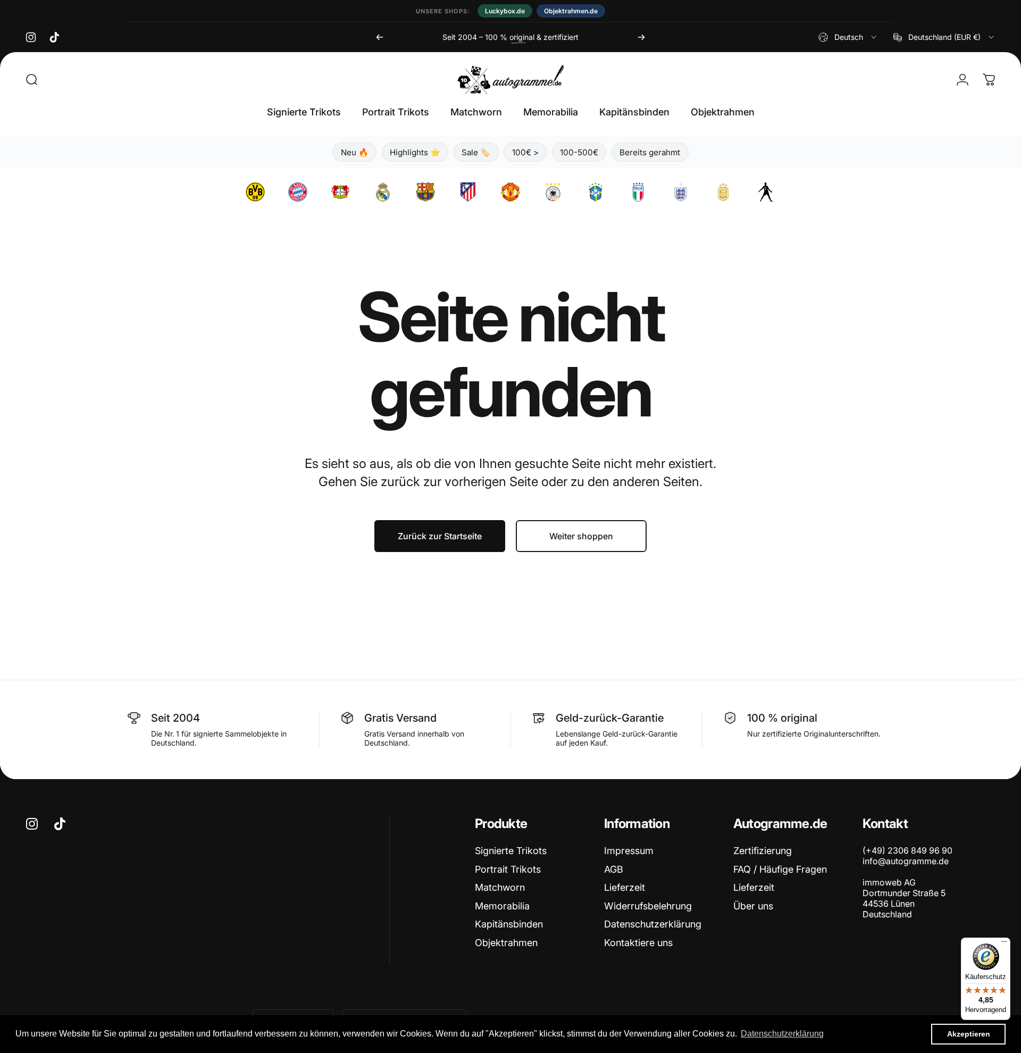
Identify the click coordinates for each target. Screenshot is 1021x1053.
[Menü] (1004, 944)
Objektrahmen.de (571, 11)
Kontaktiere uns (638, 942)
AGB (613, 869)
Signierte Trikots (511, 850)
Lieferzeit (624, 887)
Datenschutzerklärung (652, 924)
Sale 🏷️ (476, 152)
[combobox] (848, 37)
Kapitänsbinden (509, 924)
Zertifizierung (762, 850)
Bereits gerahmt (650, 152)
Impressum (629, 850)
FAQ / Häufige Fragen (780, 869)
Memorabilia (502, 906)
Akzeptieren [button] (968, 1034)
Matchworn (500, 887)
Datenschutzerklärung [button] (782, 1033)
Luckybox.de (505, 11)
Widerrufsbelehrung (648, 906)
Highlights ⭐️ (415, 152)
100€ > (525, 152)
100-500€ (579, 152)
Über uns (753, 906)
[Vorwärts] (641, 37)
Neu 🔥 (355, 152)
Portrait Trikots (508, 869)
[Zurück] (379, 37)
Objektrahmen (506, 942)
